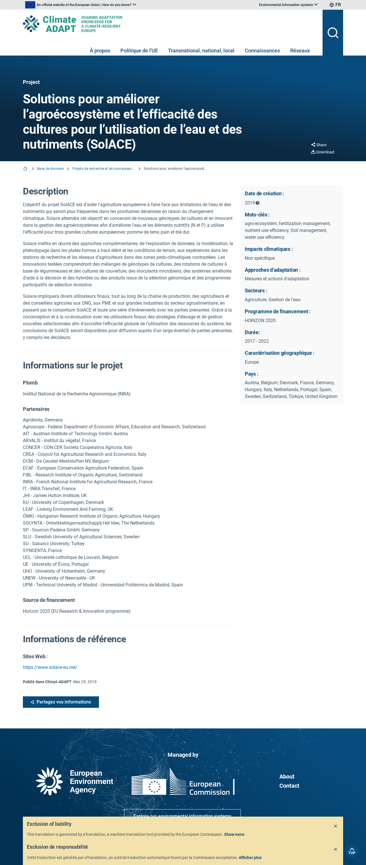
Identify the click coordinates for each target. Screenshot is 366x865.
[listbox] (80, 5)
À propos (100, 51)
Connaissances (262, 51)
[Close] (335, 826)
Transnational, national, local (201, 51)
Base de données (50, 169)
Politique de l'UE (139, 51)
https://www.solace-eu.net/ (50, 667)
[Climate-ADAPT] (170, 23)
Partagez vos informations (64, 702)
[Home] (26, 169)
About (287, 776)
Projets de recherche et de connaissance (103, 169)
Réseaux (300, 51)
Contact (289, 785)
